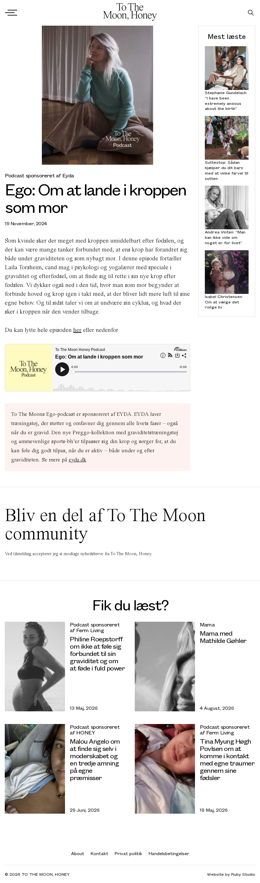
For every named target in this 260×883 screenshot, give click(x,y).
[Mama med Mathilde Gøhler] (165, 666)
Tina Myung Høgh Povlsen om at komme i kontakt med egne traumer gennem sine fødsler (227, 759)
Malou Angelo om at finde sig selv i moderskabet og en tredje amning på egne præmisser (95, 759)
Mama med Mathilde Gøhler (223, 636)
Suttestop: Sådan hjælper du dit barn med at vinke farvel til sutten (226, 170)
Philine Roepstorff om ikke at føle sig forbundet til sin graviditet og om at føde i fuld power (97, 653)
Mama (207, 624)
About (77, 853)
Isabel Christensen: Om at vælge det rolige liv (224, 302)
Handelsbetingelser (169, 853)
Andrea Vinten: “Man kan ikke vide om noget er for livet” (225, 237)
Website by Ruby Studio (231, 874)
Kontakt (99, 853)
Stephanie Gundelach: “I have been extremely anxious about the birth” (226, 100)
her (77, 330)
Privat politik (128, 853)
